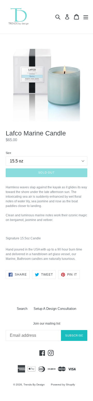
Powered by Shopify (63, 384)
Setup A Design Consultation (55, 309)
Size (8, 152)
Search (22, 309)
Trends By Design (34, 384)
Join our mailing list (46, 323)
